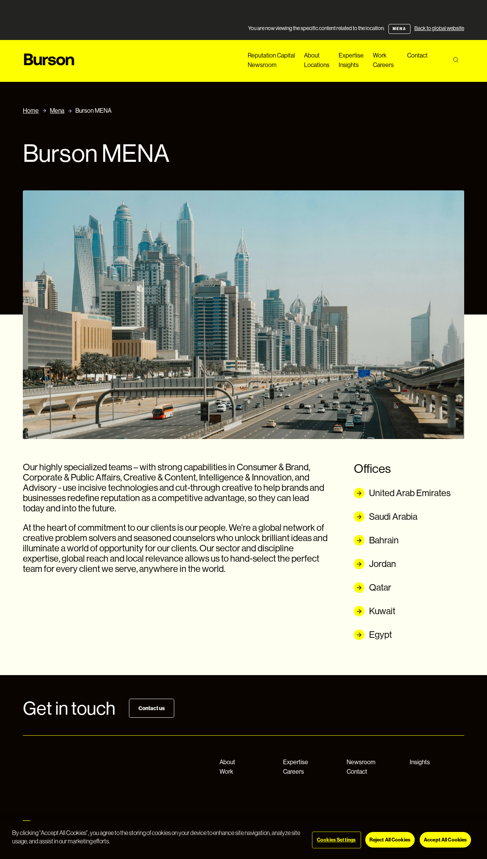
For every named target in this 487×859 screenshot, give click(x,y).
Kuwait (382, 611)
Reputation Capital (271, 55)
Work (380, 55)
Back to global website (439, 28)
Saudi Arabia (393, 516)
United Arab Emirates (409, 493)
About (312, 55)
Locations (316, 65)
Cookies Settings (336, 840)
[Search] (455, 60)
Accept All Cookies (445, 840)
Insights (349, 65)
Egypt (380, 634)
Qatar (380, 587)
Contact (417, 55)
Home (31, 110)
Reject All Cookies (390, 840)
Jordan (382, 564)
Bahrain (384, 540)
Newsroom (262, 65)
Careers (383, 65)
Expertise (351, 55)
